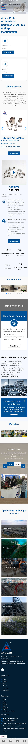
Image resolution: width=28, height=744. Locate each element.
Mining (5, 587)
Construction (8, 606)
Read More (8, 52)
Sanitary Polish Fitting (14, 138)
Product (5, 681)
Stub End (5, 707)
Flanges (5, 709)
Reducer (5, 704)
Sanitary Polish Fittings (9, 711)
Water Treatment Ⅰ (10, 567)
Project (5, 686)
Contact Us (6, 690)
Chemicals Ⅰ (7, 529)
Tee (4, 701)
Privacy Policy (14, 738)
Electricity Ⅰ (7, 548)
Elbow (4, 699)
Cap (4, 706)
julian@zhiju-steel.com (13, 3)
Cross (4, 702)
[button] (13, 12)
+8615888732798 (11, 720)
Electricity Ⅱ (7, 625)
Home (4, 679)
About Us (5, 688)
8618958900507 (13, 1)
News (4, 683)
